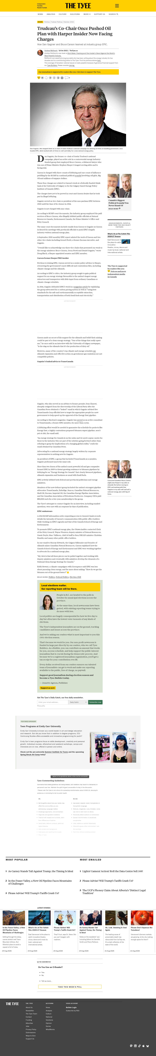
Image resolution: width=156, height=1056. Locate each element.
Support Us (99, 14)
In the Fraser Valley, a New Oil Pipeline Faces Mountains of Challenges (40, 882)
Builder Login (71, 1007)
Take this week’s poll (70, 987)
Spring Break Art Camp (30, 754)
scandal (78, 175)
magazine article (81, 286)
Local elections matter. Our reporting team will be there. (59, 587)
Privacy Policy (31, 1029)
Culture (62, 14)
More (86, 14)
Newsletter (30, 1010)
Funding (29, 1020)
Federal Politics (56, 22)
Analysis (51, 14)
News (40, 14)
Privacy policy (41, 706)
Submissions (31, 1032)
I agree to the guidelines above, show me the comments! (70, 776)
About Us (29, 1007)
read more (114, 208)
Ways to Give (31, 1035)
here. (99, 60)
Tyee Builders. (52, 65)
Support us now (48, 688)
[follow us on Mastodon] (50, 77)
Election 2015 (69, 22)
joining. (72, 65)
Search (112, 14)
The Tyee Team (31, 1013)
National (49, 1017)
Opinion (49, 1023)
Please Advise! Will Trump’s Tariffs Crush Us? (33, 893)
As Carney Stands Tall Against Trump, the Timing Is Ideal (40, 871)
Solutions (75, 14)
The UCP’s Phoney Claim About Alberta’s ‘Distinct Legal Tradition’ (114, 892)
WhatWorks (50, 1029)
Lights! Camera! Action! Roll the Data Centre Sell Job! (112, 871)
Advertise (29, 1023)
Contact (29, 1017)
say (94, 350)
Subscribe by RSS (72, 1010)
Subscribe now (95, 702)
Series (48, 1026)
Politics (47, 22)
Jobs (27, 1026)
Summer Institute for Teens (56, 752)
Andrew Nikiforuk (50, 50)
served (80, 419)
